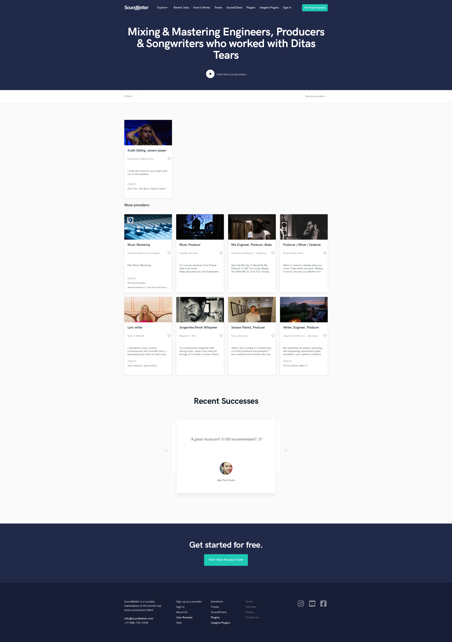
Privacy (249, 612)
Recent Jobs (181, 7)
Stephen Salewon (158, 188)
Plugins (250, 7)
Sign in (287, 7)
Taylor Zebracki (134, 365)
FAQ (179, 623)
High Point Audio (226, 480)
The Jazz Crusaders (136, 283)
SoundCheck (234, 7)
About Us (182, 612)
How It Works (201, 7)
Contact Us (252, 617)
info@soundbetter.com (138, 618)
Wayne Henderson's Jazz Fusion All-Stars (146, 287)
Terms (249, 601)
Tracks (218, 7)
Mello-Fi (303, 365)
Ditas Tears (132, 188)
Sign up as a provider (189, 601)
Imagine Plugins (269, 7)
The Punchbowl (290, 365)
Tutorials (250, 607)
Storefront (217, 601)
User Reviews (184, 617)
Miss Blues (144, 188)
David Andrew (150, 365)
